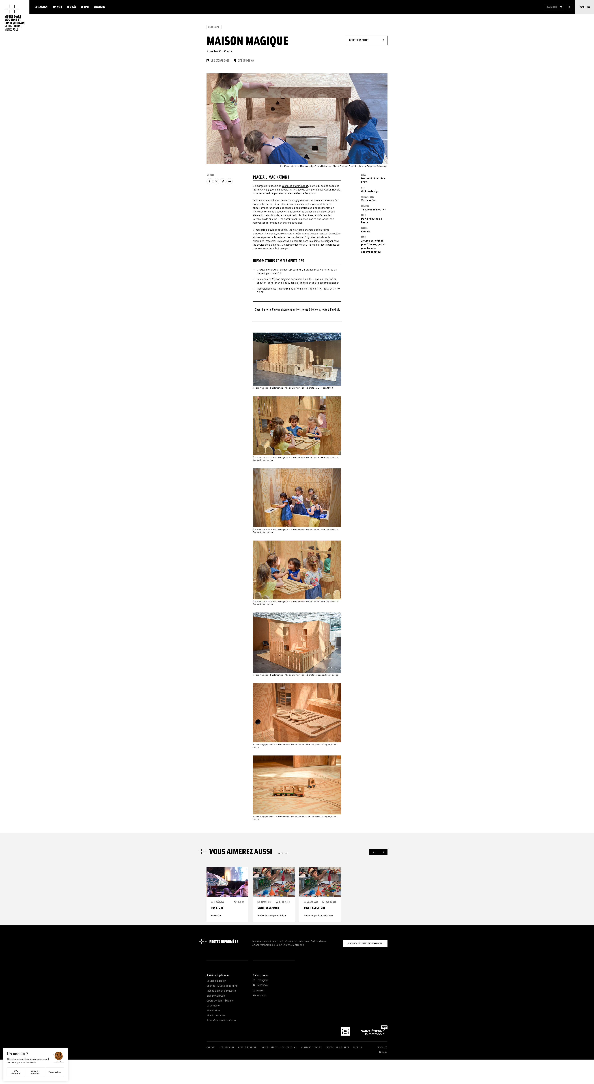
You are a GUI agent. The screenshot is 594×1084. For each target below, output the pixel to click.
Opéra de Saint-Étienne (220, 1000)
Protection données (337, 1047)
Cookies (382, 1047)
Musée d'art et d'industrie (222, 990)
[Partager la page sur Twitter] (216, 181)
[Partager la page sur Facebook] (210, 181)
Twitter (260, 990)
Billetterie (99, 7)
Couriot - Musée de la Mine (222, 985)
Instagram (262, 980)
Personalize (54, 1072)
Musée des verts (216, 1015)
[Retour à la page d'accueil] (14, 18)
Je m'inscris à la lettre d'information (365, 943)
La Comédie (213, 1005)
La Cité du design (216, 981)
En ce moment (41, 7)
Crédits (357, 1047)
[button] (584, 7)
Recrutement (227, 1047)
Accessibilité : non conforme (279, 1047)
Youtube (261, 995)
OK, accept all (16, 1072)
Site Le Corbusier (216, 995)
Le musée (71, 7)
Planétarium (213, 1010)
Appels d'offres (248, 1047)
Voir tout (283, 853)
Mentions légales (311, 1047)
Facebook (262, 985)
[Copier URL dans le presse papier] (223, 181)
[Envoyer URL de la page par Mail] (229, 181)
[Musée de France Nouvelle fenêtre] (345, 1034)
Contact (85, 7)
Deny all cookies (35, 1072)
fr (569, 7)
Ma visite (57, 7)
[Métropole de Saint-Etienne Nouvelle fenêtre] (374, 1034)
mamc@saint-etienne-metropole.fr (298, 288)
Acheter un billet (368, 40)
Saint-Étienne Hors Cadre (221, 1020)
